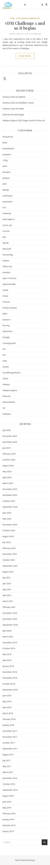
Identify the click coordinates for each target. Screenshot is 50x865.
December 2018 (10, 672)
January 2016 (8, 819)
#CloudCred (8, 136)
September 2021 (10, 565)
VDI (4, 349)
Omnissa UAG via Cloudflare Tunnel (18, 102)
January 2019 (8, 666)
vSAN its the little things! (13, 114)
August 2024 (8, 465)
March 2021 (8, 601)
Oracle (5, 290)
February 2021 (9, 607)
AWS (5, 184)
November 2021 (10, 554)
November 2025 (10, 442)
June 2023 (7, 512)
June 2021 (7, 583)
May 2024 (7, 471)
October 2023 (9, 501)
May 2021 (7, 589)
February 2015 (9, 825)
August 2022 (8, 536)
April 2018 (7, 707)
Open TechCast (9, 278)
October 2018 (9, 683)
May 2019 (7, 654)
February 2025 (9, 453)
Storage (6, 337)
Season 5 (7, 319)
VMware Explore (10, 390)
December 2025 (10, 436)
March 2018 (8, 713)
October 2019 (9, 648)
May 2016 (7, 807)
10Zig (5, 160)
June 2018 (7, 695)
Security (6, 325)
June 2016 (7, 801)
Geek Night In (9, 219)
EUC (4, 207)
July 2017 (7, 760)
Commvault (7, 195)
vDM (12, 18)
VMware (6, 384)
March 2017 (8, 772)
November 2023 (10, 495)
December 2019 (10, 642)
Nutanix (6, 260)
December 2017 (10, 731)
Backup (6, 189)
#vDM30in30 (8, 148)
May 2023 (7, 518)
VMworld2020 (9, 402)
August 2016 (8, 795)
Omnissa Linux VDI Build (13, 108)
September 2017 (10, 748)
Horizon (6, 231)
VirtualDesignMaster (28, 18)
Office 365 (7, 266)
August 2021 (8, 571)
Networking (8, 254)
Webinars (7, 414)
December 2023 (10, 489)
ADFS (5, 166)
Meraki (5, 243)
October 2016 (9, 784)
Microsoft (7, 248)
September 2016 (10, 790)
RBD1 (5, 313)
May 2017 (7, 766)
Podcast (6, 302)
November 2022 (10, 524)
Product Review (10, 307)
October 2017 (9, 742)
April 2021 (7, 595)
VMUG (5, 378)
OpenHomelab (9, 284)
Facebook (7, 213)
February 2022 (9, 548)
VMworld (6, 396)
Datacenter (8, 201)
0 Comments (35, 33)
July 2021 (7, 577)
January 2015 (8, 831)
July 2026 (7, 430)
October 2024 (9, 459)
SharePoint (7, 331)
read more (25, 56)
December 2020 (10, 613)
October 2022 (9, 530)
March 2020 (8, 636)
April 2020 (7, 630)
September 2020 (10, 624)
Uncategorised (9, 343)
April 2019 (7, 660)
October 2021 (9, 560)
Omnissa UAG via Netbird (14, 97)
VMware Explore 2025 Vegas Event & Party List (24, 120)
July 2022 (7, 542)
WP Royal (31, 860)
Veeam (6, 366)
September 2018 (10, 689)
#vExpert (7, 154)
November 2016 (10, 778)
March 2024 (8, 483)
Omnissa (6, 272)
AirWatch (6, 172)
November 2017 (10, 737)
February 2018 (9, 719)
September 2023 (10, 507)
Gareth (12, 33)
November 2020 (10, 619)
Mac (4, 237)
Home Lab (7, 225)
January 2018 (8, 725)
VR (4, 408)
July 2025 (7, 448)
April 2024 (7, 477)
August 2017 (8, 754)
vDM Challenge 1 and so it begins (25, 25)
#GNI (5, 142)
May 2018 (7, 701)
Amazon (6, 178)
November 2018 (10, 678)
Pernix (5, 296)
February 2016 (9, 813)
